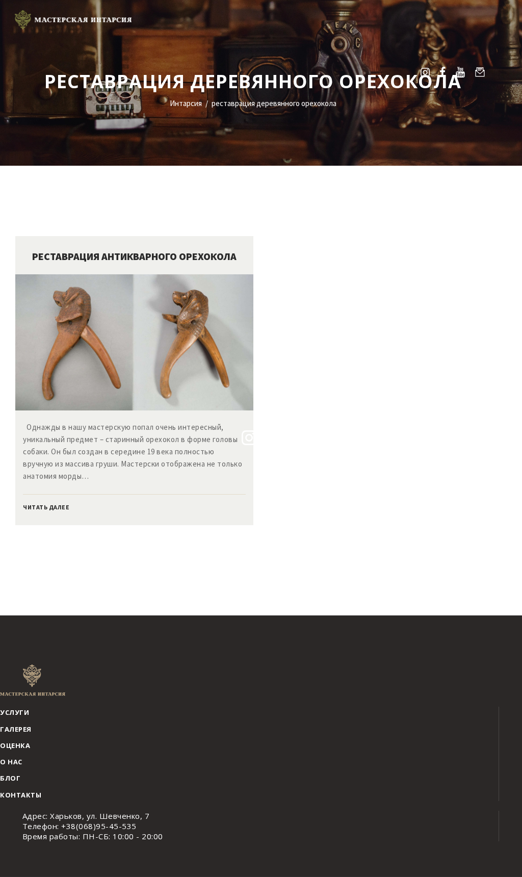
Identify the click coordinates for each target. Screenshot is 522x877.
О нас (11, 761)
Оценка (15, 745)
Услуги (14, 712)
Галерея (16, 729)
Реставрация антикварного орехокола (134, 256)
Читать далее (46, 507)
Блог (10, 778)
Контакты (20, 794)
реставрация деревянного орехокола (274, 103)
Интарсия (186, 103)
